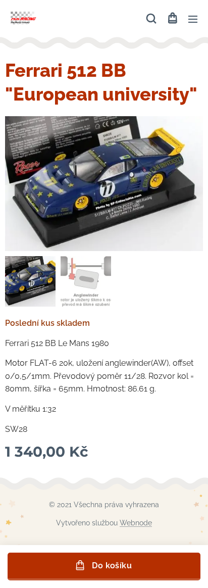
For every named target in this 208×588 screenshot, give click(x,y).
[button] (151, 18)
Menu (193, 19)
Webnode (136, 523)
